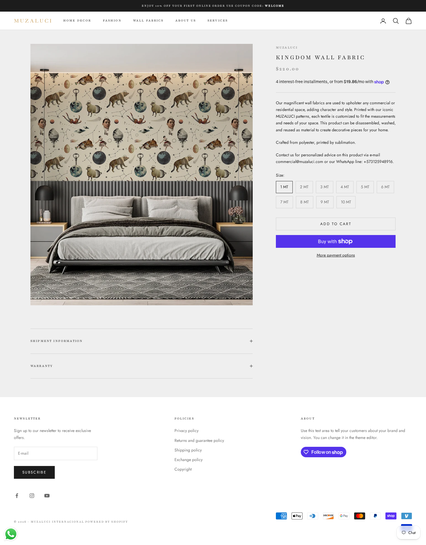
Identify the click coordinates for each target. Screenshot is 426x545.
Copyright (183, 469)
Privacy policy (186, 430)
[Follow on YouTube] (47, 496)
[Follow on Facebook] (17, 496)
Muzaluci (287, 47)
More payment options (336, 255)
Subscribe (34, 472)
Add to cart (335, 224)
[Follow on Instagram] (32, 496)
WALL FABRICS (148, 20)
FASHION (112, 20)
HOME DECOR (77, 20)
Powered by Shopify (106, 522)
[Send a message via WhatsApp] (11, 534)
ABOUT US (185, 20)
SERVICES (217, 20)
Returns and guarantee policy (199, 440)
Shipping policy (188, 450)
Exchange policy (188, 459)
